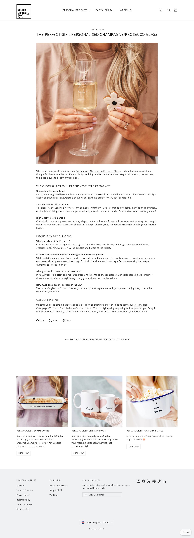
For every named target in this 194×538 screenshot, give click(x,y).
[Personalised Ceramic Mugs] (97, 401)
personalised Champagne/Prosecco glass (62, 244)
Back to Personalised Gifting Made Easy (99, 339)
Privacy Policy (23, 495)
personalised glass (50, 261)
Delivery (20, 485)
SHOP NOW (23, 453)
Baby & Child (104, 10)
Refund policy (23, 509)
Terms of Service (24, 504)
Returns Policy (23, 499)
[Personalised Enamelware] (42, 401)
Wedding (125, 10)
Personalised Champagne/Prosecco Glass (97, 171)
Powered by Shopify (97, 529)
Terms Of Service (24, 490)
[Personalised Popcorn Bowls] (152, 401)
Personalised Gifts (75, 10)
